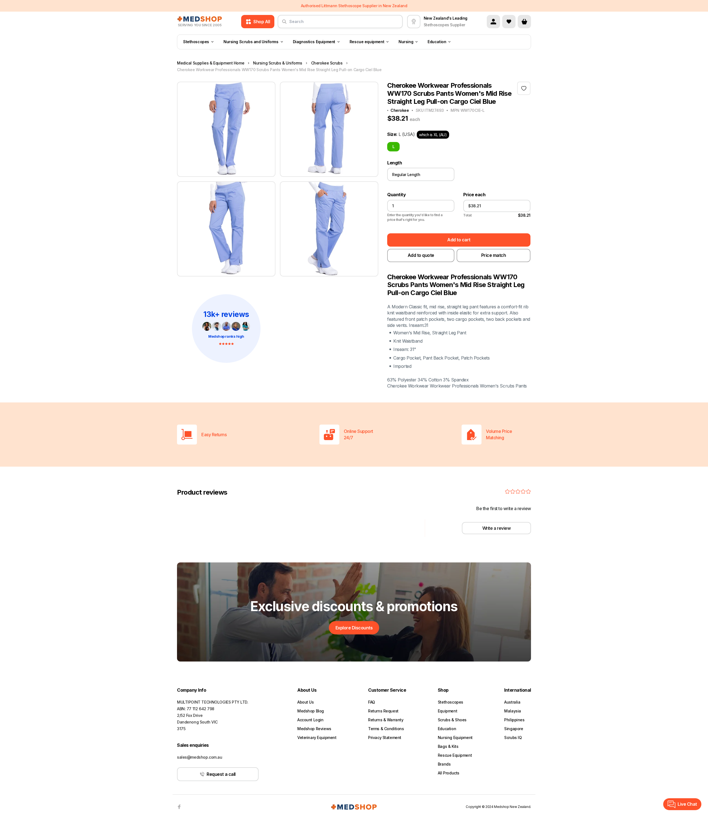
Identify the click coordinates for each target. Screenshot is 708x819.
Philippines (514, 719)
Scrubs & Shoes (452, 719)
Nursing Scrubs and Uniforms (250, 42)
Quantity (396, 194)
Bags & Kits (448, 746)
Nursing (406, 42)
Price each (474, 194)
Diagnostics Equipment (314, 42)
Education (437, 42)
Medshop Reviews (314, 728)
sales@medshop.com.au (199, 757)
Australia (512, 702)
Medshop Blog (310, 711)
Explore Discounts (354, 628)
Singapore (513, 728)
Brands (444, 764)
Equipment (447, 711)
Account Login (310, 719)
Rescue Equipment (455, 755)
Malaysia (512, 711)
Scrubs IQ (513, 737)
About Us (305, 702)
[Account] (493, 21)
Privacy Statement (384, 737)
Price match (493, 255)
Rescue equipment (367, 42)
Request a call (221, 774)
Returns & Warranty (385, 719)
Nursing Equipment (455, 737)
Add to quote (421, 255)
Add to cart (458, 239)
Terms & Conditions (386, 728)
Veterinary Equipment (317, 737)
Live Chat (687, 804)
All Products (448, 773)
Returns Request (383, 711)
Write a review (496, 528)
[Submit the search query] (284, 24)
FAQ (371, 702)
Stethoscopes (196, 42)
